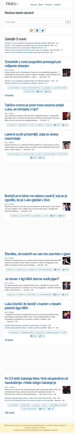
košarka (40, 125)
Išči (68, 22)
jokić (64, 332)
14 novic (9, 340)
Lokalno (57, 4)
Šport (40, 4)
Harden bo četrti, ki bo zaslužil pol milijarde (21, 48)
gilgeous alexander (52, 332)
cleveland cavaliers (60, 88)
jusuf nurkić (31, 294)
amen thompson (14, 154)
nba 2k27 (12, 125)
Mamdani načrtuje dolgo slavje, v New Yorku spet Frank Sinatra (28, 398)
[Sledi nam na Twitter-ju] (42, 30)
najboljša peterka (27, 332)
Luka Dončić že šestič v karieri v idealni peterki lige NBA (33, 306)
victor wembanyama (45, 269)
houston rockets (28, 154)
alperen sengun (50, 154)
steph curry (21, 269)
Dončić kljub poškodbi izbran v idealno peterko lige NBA (26, 328)
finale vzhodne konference (31, 88)
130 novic (9, 412)
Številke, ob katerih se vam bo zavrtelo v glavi (37, 254)
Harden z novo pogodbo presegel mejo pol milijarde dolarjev (27, 45)
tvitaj (48, 91)
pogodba (47, 88)
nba (31, 125)
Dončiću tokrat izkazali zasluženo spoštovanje (22, 325)
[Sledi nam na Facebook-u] (37, 30)
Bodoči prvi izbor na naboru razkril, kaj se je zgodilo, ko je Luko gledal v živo (36, 198)
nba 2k (49, 125)
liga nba (11, 269)
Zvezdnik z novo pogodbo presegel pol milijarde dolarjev (26, 43)
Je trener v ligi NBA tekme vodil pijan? (32, 279)
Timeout (48, 4)
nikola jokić (25, 405)
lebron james (30, 91)
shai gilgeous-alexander (58, 405)
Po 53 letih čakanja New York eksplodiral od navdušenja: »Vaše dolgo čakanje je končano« (36, 382)
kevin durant (63, 154)
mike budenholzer (45, 294)
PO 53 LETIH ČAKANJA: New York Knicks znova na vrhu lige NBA (29, 400)
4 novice (9, 95)
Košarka (11, 70)
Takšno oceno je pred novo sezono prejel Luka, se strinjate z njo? (29, 50)
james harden (14, 88)
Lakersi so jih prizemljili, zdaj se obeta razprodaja (23, 52)
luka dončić (23, 125)
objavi (40, 91)
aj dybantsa (37, 215)
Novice (34, 4)
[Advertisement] (37, 177)
